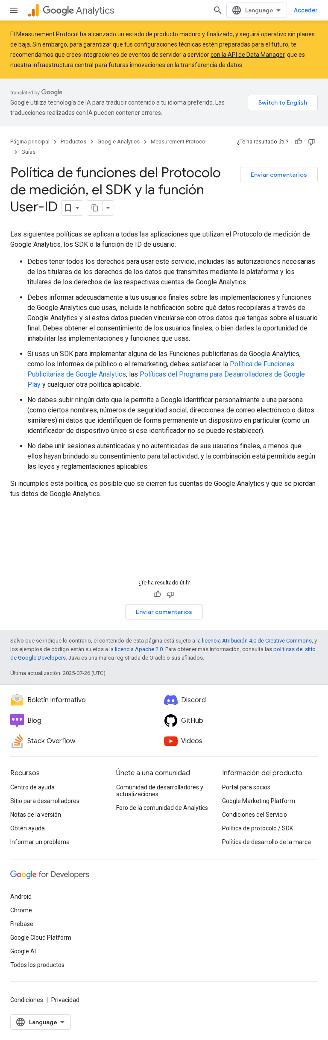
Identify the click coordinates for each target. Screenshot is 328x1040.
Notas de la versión (35, 814)
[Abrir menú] (13, 10)
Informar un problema (40, 841)
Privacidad (65, 999)
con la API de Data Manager (247, 54)
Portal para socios (246, 787)
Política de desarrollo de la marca (266, 841)
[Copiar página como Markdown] (94, 208)
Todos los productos (37, 964)
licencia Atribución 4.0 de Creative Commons (257, 640)
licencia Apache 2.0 (139, 649)
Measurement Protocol (179, 141)
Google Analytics (118, 141)
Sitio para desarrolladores (44, 801)
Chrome (21, 910)
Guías (28, 152)
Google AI (23, 951)
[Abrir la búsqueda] (218, 10)
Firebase (21, 923)
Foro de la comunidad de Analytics (162, 807)
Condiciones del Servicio (254, 814)
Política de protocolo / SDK (257, 828)
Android (21, 896)
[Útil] (298, 141)
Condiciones (26, 999)
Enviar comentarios (279, 174)
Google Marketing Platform (258, 801)
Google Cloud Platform (40, 937)
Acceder (306, 10)
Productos (73, 141)
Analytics (95, 10)
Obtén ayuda (27, 828)
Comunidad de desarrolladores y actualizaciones (159, 791)
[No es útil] (311, 141)
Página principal (30, 141)
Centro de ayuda (32, 787)
